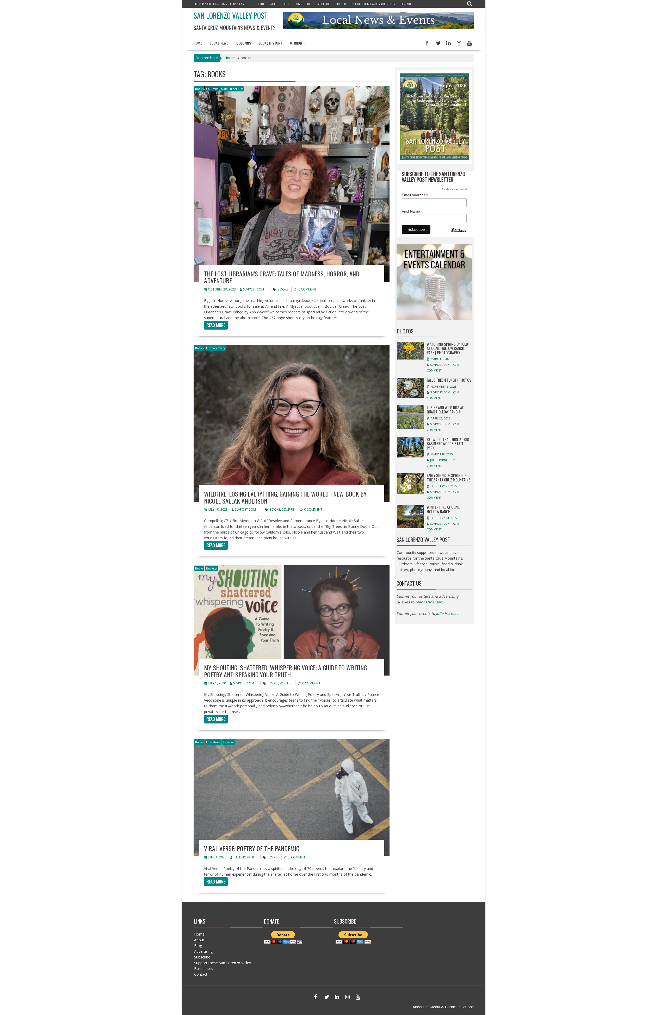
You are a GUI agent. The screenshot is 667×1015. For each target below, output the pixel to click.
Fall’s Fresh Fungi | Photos (449, 380)
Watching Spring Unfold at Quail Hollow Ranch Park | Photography (447, 348)
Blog (287, 4)
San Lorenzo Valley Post (231, 15)
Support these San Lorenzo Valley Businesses (365, 4)
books (282, 289)
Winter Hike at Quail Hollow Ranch (443, 509)
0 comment (307, 289)
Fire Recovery (216, 348)
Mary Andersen (428, 601)
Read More (216, 325)
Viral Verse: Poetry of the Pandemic (251, 848)
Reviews (212, 568)
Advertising (304, 4)
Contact (406, 4)
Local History (270, 43)
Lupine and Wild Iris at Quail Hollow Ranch (445, 410)
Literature (213, 742)
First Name (411, 211)
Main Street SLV (232, 89)
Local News (219, 43)
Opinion (296, 43)
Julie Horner (244, 857)
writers (286, 683)
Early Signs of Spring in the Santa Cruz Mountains (449, 477)
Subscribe (324, 4)
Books (199, 89)
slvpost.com (253, 289)
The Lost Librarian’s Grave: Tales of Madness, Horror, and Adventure (281, 277)
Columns (243, 43)
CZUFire (288, 509)
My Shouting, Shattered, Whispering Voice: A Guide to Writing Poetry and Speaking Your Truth (285, 671)
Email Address (415, 195)
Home (261, 4)
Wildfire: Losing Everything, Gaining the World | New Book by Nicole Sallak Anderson (285, 497)
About (274, 4)
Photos (405, 331)
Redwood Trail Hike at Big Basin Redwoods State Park (448, 443)
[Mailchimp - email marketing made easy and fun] (458, 234)
